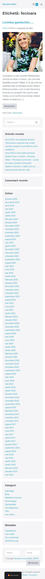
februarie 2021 (11, 317)
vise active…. (11, 514)
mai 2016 (9, 458)
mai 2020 (9, 344)
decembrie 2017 (12, 414)
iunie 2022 (9, 269)
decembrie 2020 (12, 323)
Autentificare (10, 531)
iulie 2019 (9, 377)
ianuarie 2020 (11, 357)
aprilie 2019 (10, 387)
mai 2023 (9, 243)
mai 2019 (9, 384)
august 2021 (10, 300)
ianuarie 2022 (11, 283)
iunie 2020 (9, 340)
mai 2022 (9, 273)
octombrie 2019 (12, 367)
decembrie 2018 (12, 397)
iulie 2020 (9, 337)
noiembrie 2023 (12, 229)
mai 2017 (9, 434)
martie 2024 (10, 216)
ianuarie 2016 (11, 471)
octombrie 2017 (12, 421)
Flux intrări (9, 534)
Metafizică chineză (13, 498)
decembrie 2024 (12, 202)
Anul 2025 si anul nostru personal (20, 153)
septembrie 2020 (12, 330)
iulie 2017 (9, 428)
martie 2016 (10, 465)
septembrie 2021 (12, 296)
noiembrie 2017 (12, 418)
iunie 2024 (9, 206)
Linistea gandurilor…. (18, 22)
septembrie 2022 (12, 259)
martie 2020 (10, 350)
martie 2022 (10, 276)
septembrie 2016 (12, 448)
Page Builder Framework (27, 575)
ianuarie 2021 (11, 320)
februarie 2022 (11, 280)
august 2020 (10, 333)
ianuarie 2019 (11, 394)
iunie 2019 (9, 381)
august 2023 (10, 239)
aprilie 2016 (10, 461)
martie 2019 (10, 391)
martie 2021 (10, 313)
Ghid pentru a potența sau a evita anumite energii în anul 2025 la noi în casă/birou (21, 146)
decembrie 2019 (12, 360)
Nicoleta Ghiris (9, 4)
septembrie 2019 (12, 370)
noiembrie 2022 (12, 253)
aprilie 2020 (10, 347)
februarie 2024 (11, 219)
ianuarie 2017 (11, 444)
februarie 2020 (11, 354)
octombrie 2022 (12, 256)
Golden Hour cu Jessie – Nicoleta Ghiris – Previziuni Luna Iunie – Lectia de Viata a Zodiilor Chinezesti (22, 159)
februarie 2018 (11, 411)
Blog (7, 494)
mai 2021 (9, 310)
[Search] (36, 122)
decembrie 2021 (12, 286)
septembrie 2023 (12, 236)
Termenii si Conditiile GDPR (26, 558)
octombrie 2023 (12, 232)
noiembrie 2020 (12, 327)
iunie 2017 (9, 431)
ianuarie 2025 (11, 199)
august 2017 (10, 424)
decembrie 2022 (12, 249)
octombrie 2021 (12, 293)
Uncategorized (11, 508)
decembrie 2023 (12, 226)
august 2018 (10, 407)
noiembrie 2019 (12, 364)
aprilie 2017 (10, 438)
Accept (23, 558)
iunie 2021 (9, 307)
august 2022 (10, 263)
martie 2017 (10, 441)
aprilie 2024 (10, 212)
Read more (10, 107)
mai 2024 (9, 209)
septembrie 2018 (12, 404)
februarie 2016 (11, 468)
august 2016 (10, 451)
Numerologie (10, 501)
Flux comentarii (12, 537)
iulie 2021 (9, 303)
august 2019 (10, 374)
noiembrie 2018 (12, 401)
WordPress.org (11, 541)
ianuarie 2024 (11, 222)
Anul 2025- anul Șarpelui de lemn (20, 140)
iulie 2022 (9, 266)
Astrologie (9, 491)
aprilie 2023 (10, 246)
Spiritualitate (17, 113)
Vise (7, 511)
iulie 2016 (9, 455)
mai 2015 (9, 475)
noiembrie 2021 (12, 290)
